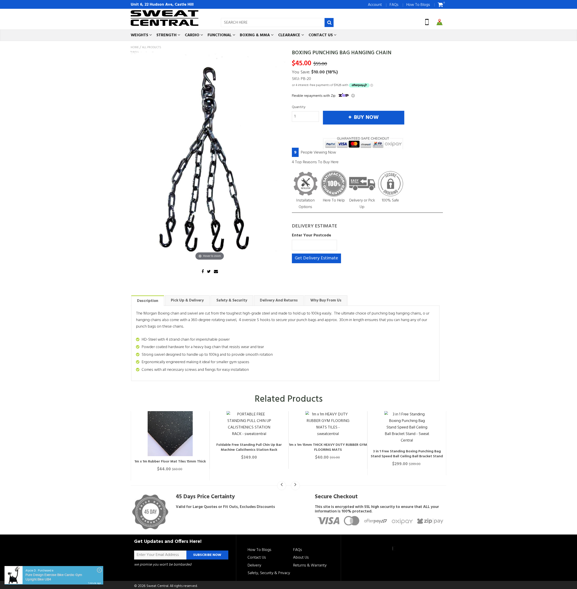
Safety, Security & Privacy (268, 573)
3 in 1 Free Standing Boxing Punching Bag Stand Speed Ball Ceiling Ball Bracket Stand (207, 464)
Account (375, 5)
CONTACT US (321, 35)
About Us (301, 557)
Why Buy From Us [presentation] (325, 300)
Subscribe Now (207, 555)
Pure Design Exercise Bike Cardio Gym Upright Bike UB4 (53, 577)
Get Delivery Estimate (316, 258)
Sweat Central (157, 586)
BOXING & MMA (255, 35)
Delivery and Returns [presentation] (279, 300)
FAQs (393, 5)
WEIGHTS (140, 35)
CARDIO (192, 35)
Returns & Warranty (310, 565)
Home (135, 47)
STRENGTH (167, 35)
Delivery (254, 565)
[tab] (148, 300)
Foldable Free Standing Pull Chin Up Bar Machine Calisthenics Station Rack (444, 447)
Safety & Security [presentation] (231, 300)
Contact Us (256, 557)
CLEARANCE (289, 35)
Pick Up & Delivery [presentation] (187, 300)
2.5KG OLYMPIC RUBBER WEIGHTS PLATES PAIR (286, 461)
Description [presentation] (147, 301)
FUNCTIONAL (220, 35)
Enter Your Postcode (311, 235)
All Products (151, 47)
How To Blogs (418, 5)
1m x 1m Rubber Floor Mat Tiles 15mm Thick (365, 461)
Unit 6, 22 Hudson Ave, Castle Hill (162, 4)
